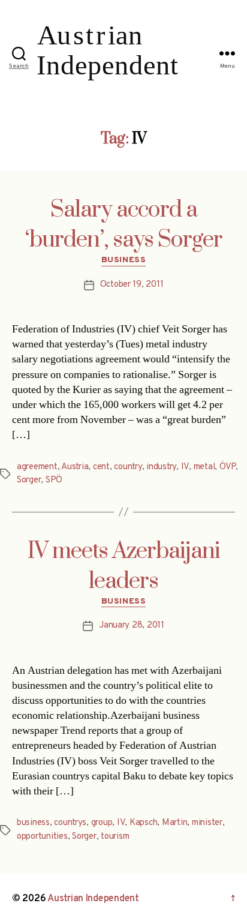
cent (101, 467)
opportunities (42, 836)
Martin (174, 823)
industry (161, 467)
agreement (37, 467)
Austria (74, 467)
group (102, 823)
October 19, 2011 (132, 284)
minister (207, 823)
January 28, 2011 (131, 625)
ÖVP (227, 467)
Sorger (29, 480)
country (127, 467)
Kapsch (143, 823)
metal (204, 467)
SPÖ (54, 480)
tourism (115, 836)
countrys (70, 823)
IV (185, 467)
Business (123, 260)
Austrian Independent (93, 899)
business (33, 823)
